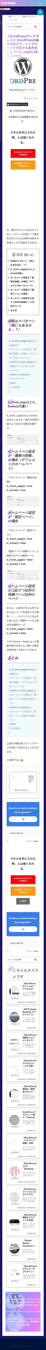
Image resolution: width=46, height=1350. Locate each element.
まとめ (13, 310)
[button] (35, 27)
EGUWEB (8, 3)
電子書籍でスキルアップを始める (23, 164)
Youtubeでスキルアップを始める (23, 153)
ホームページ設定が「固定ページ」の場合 (22, 291)
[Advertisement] (23, 200)
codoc (36, 841)
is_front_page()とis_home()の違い (22, 271)
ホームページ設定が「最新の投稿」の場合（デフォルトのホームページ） (22, 281)
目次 (19, 254)
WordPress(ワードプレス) (18, 104)
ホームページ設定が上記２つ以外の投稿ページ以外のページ (22, 302)
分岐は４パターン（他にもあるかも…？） (22, 262)
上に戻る (23, 901)
